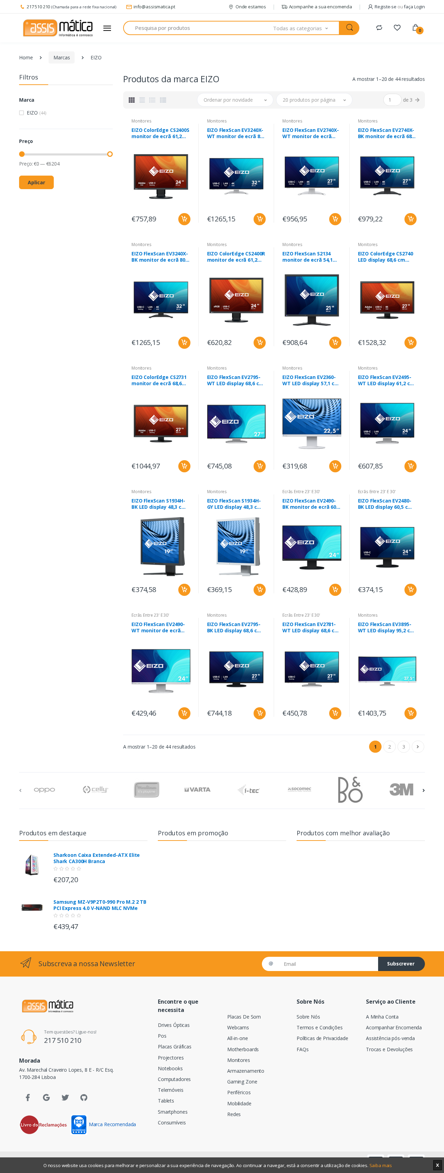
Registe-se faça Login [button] (400, 6)
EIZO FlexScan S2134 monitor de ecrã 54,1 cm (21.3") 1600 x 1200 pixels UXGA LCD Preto (309, 257)
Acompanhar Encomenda (394, 1027)
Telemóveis (170, 1090)
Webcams (238, 1027)
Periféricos (238, 1092)
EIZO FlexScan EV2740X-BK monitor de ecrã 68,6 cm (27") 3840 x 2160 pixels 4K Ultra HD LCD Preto (387, 133)
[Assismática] (58, 28)
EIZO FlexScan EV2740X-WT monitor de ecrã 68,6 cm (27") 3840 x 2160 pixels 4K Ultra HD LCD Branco (310, 133)
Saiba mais (380, 1165)
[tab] (132, 100)
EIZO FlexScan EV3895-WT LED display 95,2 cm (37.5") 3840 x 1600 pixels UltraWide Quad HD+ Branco (386, 627)
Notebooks (170, 1068)
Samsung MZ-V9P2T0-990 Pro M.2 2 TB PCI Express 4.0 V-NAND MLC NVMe (99, 905)
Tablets (166, 1100)
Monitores (141, 121)
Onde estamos (251, 6)
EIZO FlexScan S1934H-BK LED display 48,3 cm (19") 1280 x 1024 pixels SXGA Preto (159, 504)
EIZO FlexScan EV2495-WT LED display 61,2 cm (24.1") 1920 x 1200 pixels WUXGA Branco (386, 380)
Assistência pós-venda (390, 1038)
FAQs (302, 1049)
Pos (162, 1035)
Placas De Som (244, 1016)
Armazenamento (245, 1070)
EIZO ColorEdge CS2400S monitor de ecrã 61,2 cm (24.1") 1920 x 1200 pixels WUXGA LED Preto (160, 133)
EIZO (36, 112)
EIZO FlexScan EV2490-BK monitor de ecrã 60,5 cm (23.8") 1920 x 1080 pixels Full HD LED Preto (311, 504)
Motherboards (243, 1049)
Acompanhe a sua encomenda (320, 6)
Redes (234, 1114)
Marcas (61, 57)
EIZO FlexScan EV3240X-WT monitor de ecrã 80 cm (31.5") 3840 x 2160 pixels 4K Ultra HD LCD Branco (235, 133)
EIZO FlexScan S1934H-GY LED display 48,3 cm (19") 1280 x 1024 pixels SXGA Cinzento (235, 504)
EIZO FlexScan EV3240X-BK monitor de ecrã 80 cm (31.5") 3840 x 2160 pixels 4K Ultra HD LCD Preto (159, 257)
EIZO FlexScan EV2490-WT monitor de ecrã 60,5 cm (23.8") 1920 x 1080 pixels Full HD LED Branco (158, 627)
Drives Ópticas (174, 1025)
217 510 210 (38, 6)
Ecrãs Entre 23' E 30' (301, 492)
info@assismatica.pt (154, 6)
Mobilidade (239, 1103)
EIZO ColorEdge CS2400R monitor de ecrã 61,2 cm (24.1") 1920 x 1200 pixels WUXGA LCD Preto (236, 257)
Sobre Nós (308, 1016)
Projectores (170, 1057)
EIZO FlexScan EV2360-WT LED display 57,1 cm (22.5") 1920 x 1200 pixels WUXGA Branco (310, 380)
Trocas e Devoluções (389, 1049)
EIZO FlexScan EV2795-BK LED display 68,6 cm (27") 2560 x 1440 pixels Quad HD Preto (235, 627)
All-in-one (237, 1038)
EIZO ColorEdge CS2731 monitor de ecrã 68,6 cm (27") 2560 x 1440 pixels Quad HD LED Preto (159, 380)
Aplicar (36, 182)
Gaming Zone (242, 1081)
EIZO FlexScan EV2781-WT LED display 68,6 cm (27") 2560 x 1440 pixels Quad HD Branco (310, 627)
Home (26, 57)
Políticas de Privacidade (322, 1038)
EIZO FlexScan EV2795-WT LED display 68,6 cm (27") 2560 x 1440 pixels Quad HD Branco (235, 380)
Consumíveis (172, 1122)
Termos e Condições (319, 1027)
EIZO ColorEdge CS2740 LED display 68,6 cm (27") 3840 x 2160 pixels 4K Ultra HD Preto (386, 257)
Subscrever (401, 963)
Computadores (174, 1079)
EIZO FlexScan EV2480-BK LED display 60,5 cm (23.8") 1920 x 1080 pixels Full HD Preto (385, 504)
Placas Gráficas (174, 1046)
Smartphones (172, 1111)
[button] (306, 28)
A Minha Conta (382, 1016)
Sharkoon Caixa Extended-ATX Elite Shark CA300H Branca (96, 858)
